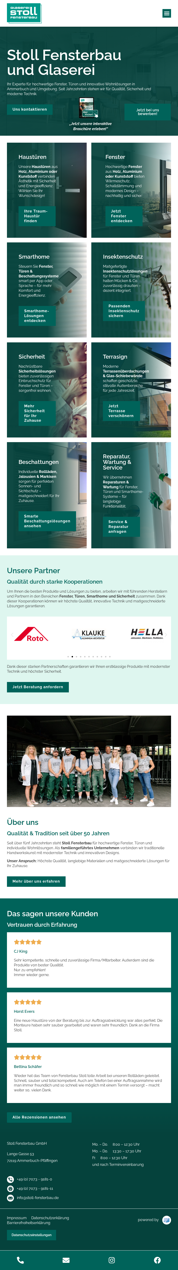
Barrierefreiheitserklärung (28, 1223)
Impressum (17, 1218)
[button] (166, 13)
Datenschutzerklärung (50, 1218)
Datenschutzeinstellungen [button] (31, 1235)
